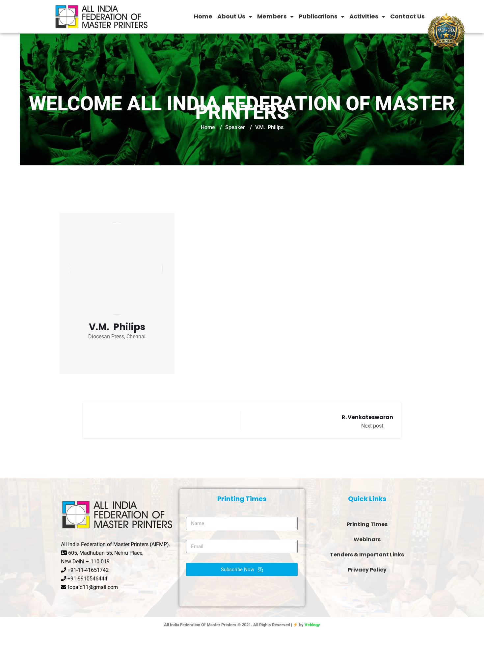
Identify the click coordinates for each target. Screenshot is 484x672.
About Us (231, 16)
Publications (318, 16)
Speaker (235, 127)
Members (272, 16)
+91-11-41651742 (88, 570)
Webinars (367, 539)
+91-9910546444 (87, 578)
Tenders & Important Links (367, 554)
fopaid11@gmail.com (92, 587)
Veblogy (312, 624)
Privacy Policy (367, 570)
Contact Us (407, 16)
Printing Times (367, 524)
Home (203, 16)
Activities (363, 16)
